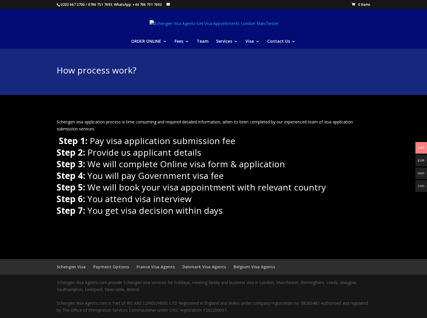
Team (203, 41)
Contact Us (278, 41)
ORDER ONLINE (146, 41)
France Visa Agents (156, 267)
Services (224, 41)
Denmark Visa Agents (204, 267)
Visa (249, 41)
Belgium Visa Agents (254, 267)
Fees (179, 41)
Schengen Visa (71, 267)
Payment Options (111, 267)
